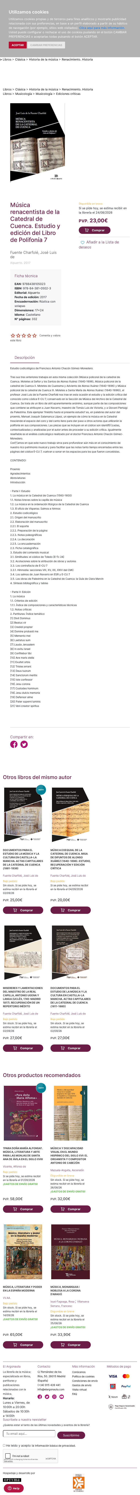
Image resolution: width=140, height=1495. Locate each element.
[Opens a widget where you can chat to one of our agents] (14, 1488)
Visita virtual (79, 1389)
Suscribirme (71, 1435)
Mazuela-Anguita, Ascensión (67, 1170)
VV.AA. (7, 1297)
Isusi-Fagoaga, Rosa (62, 1301)
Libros (7, 59)
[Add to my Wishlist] (82, 242)
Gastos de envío (81, 1385)
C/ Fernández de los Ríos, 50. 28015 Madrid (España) (51, 1376)
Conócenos (78, 1372)
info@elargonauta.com (51, 1389)
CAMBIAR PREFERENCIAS (46, 45)
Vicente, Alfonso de (14, 1166)
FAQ (74, 1393)
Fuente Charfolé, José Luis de (20, 875)
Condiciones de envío (85, 1380)
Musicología (23, 94)
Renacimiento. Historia (77, 59)
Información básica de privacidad (55, 1445)
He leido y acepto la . (41, 1445)
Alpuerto (34, 293)
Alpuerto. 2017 (20, 263)
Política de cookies (83, 1376)
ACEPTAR (18, 45)
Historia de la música (43, 59)
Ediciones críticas (68, 94)
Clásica (20, 59)
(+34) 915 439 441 (49, 1384)
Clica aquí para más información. (102, 28)
